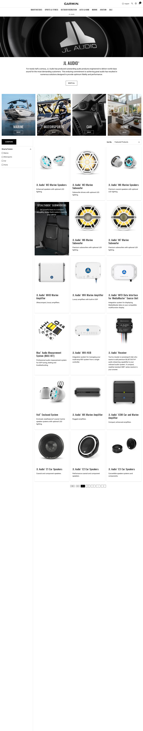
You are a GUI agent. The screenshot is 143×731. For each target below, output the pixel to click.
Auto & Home (84, 9)
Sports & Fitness (51, 9)
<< (72, 486)
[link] (71, 37)
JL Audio (71, 14)
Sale (110, 9)
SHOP (18, 132)
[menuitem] (125, 4)
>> (103, 486)
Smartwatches (36, 9)
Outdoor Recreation (69, 9)
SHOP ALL (71, 83)
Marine (94, 9)
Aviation (103, 9)
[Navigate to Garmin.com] (71, 4)
